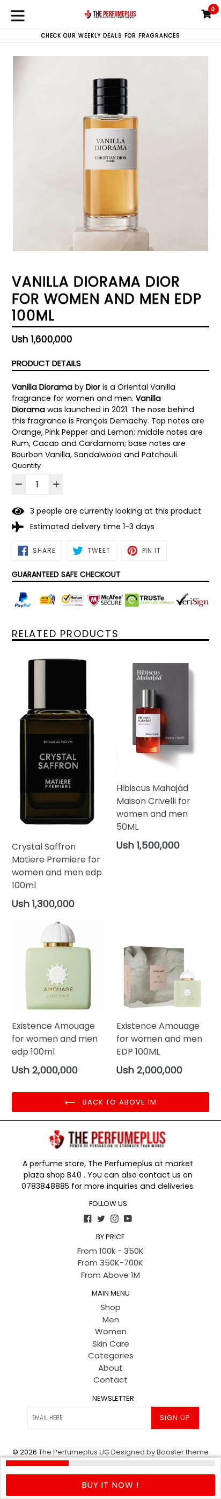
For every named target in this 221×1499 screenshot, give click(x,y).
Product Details (46, 363)
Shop (110, 1307)
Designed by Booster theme (160, 1452)
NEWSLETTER (113, 1398)
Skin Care (110, 1343)
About (110, 1367)
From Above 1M (110, 1275)
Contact (110, 1379)
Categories (111, 1355)
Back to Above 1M (118, 1102)
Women (111, 1331)
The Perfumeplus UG (74, 1452)
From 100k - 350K (110, 1250)
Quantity (26, 465)
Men (110, 1319)
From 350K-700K (110, 1262)
